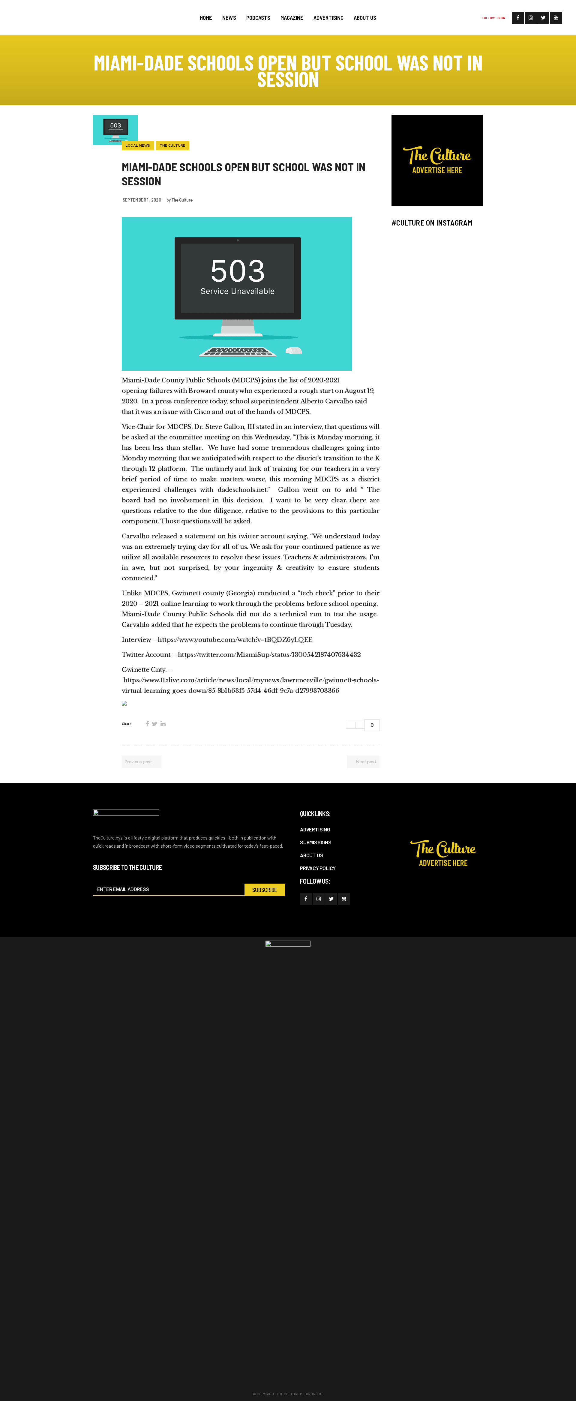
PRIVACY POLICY (318, 868)
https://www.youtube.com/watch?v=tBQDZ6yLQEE (235, 639)
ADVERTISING (315, 829)
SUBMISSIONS (316, 842)
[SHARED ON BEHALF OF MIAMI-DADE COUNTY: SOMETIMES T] (461, 274)
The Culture (181, 199)
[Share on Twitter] (154, 723)
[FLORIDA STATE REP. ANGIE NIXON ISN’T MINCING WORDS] (414, 274)
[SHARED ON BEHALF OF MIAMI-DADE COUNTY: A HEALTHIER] (414, 246)
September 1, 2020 (142, 199)
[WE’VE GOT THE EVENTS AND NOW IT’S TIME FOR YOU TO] (461, 246)
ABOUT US (311, 855)
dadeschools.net (242, 489)
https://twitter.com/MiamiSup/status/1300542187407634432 (269, 654)
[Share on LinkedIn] (162, 723)
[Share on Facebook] (147, 723)
